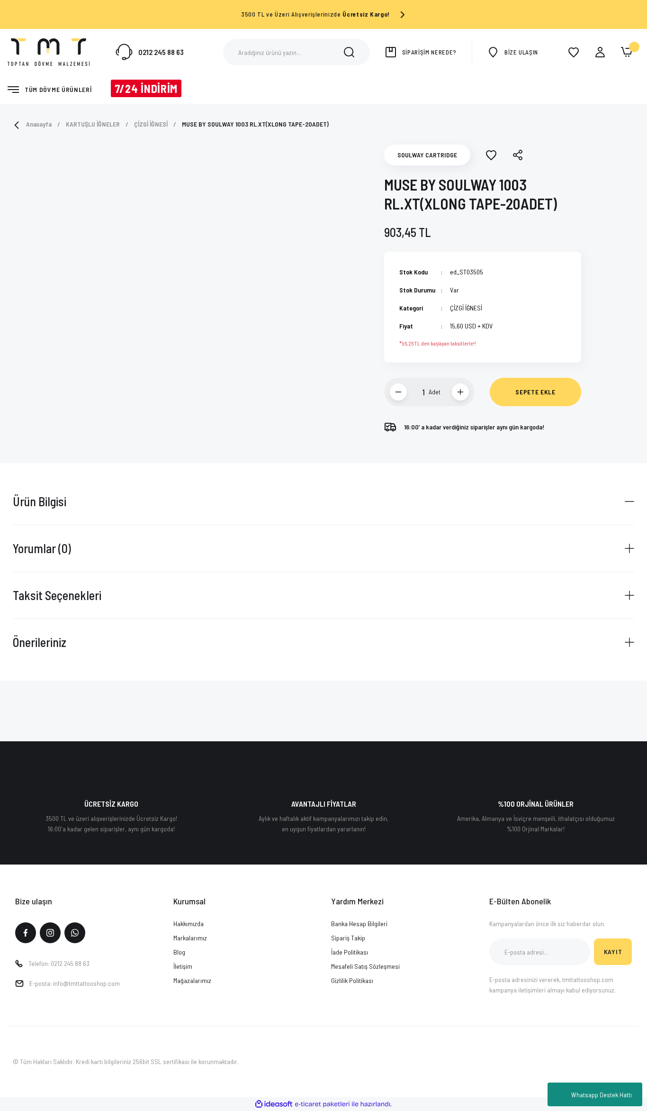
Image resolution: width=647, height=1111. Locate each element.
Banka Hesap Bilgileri (359, 924)
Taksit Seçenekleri (57, 595)
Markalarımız (190, 938)
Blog (179, 952)
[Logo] (49, 51)
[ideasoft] (274, 1104)
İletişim (182, 966)
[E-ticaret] (322, 1104)
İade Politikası (349, 952)
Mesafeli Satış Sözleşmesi (365, 966)
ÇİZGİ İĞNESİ (466, 308)
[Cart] (626, 52)
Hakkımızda (188, 924)
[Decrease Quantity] (398, 392)
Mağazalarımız (192, 980)
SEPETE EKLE (535, 392)
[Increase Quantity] (460, 392)
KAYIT (613, 951)
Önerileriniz (39, 642)
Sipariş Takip (348, 938)
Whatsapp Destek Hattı (601, 1095)
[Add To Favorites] (491, 155)
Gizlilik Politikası (352, 980)
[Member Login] (600, 52)
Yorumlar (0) (42, 548)
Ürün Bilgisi (39, 501)
